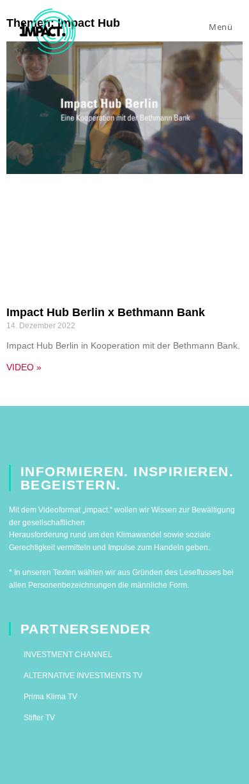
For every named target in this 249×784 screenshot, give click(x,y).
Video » (24, 367)
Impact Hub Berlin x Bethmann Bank (105, 312)
